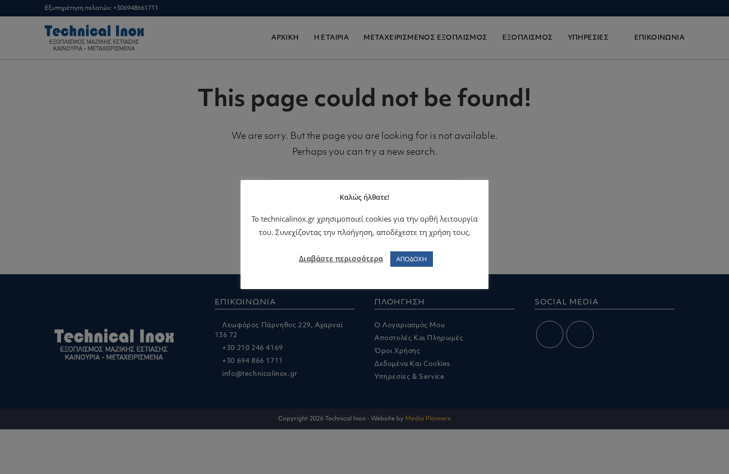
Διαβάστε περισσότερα (341, 258)
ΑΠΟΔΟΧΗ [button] (411, 258)
